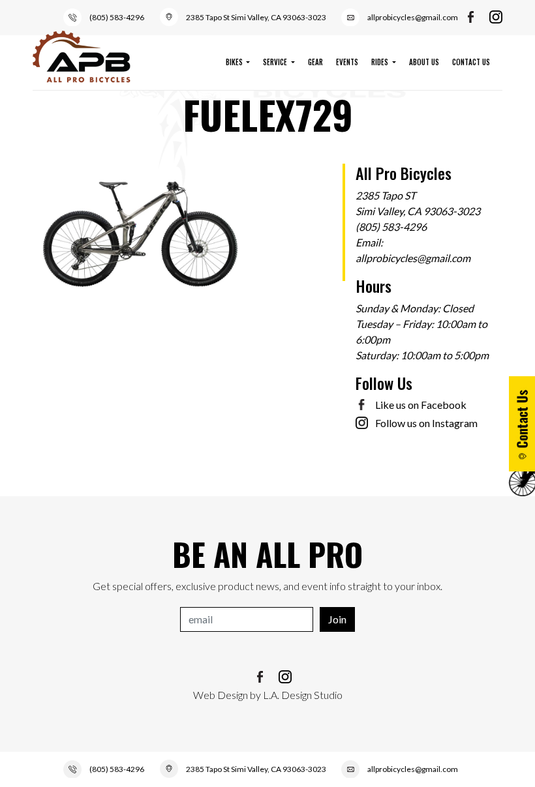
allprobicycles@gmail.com (412, 17)
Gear (315, 62)
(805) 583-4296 (116, 17)
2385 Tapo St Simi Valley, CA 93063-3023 (256, 17)
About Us (424, 62)
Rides (380, 62)
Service (276, 62)
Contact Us (471, 62)
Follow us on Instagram (426, 423)
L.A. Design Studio (303, 695)
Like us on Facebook (420, 404)
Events (347, 62)
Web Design (220, 695)
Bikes (235, 62)
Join (337, 619)
